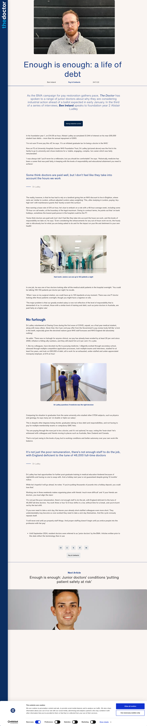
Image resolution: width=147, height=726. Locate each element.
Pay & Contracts (74, 82)
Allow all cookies (130, 706)
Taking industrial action (73, 124)
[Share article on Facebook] (80, 547)
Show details (104, 722)
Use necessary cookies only (130, 713)
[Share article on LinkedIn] (86, 547)
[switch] (57, 722)
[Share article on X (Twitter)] (73, 547)
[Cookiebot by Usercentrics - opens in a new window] (13, 722)
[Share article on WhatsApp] (67, 547)
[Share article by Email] (60, 547)
